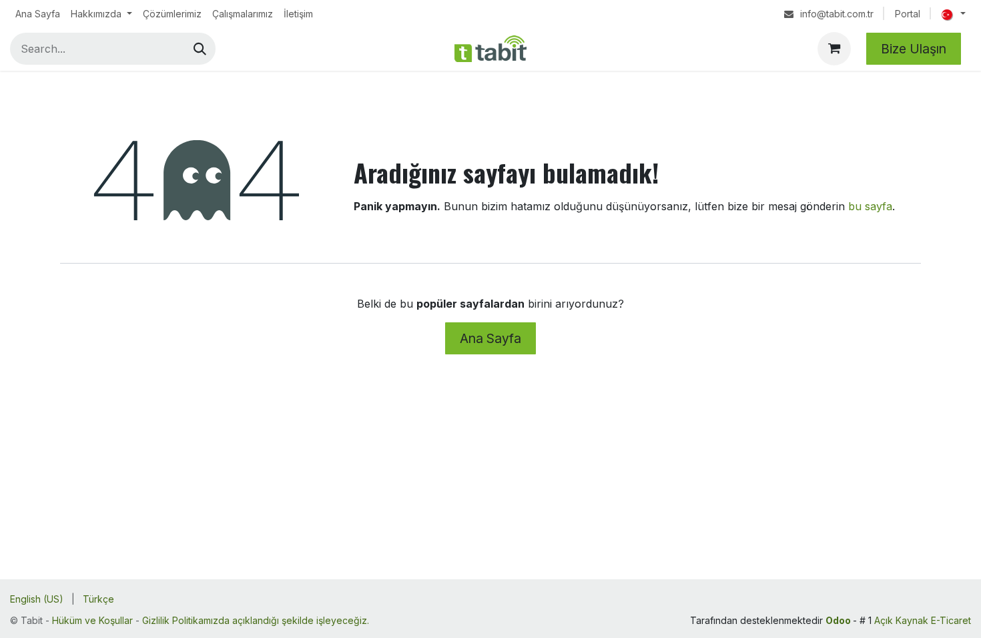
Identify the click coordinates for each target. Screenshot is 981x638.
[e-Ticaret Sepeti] (834, 48)
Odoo (839, 620)
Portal (907, 13)
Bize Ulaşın (913, 49)
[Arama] (200, 49)
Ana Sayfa (490, 338)
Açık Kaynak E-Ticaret (922, 620)
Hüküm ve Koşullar (92, 620)
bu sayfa (870, 206)
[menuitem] (37, 13)
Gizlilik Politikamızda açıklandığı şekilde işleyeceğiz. (255, 620)
